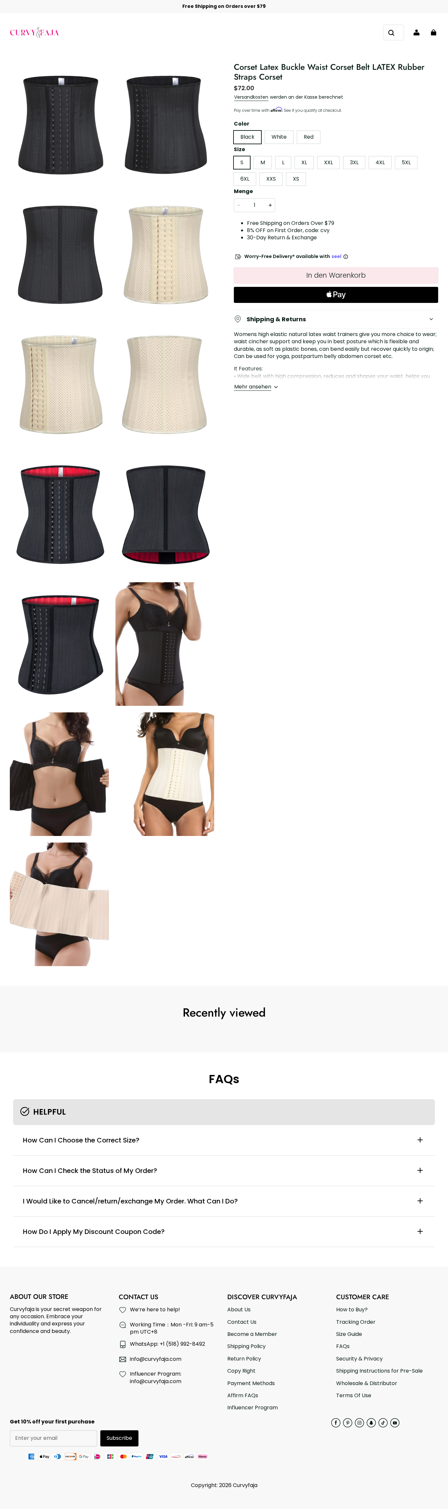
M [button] (262, 162)
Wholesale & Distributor (366, 1383)
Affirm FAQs (242, 1395)
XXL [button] (328, 162)
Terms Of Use (353, 1395)
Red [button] (309, 137)
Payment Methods (251, 1383)
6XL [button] (244, 179)
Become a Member (252, 1334)
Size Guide (349, 1334)
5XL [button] (406, 162)
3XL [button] (354, 162)
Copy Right (241, 1371)
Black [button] (247, 137)
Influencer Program (252, 1407)
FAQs (343, 1346)
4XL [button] (380, 162)
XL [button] (304, 162)
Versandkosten (251, 97)
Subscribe (119, 1438)
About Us (239, 1309)
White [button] (279, 137)
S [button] (241, 162)
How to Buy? (352, 1309)
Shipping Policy (246, 1346)
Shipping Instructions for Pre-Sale (379, 1371)
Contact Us (241, 1322)
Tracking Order (356, 1322)
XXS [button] (271, 179)
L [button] (283, 162)
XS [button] (296, 179)
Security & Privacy (359, 1358)
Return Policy (244, 1358)
